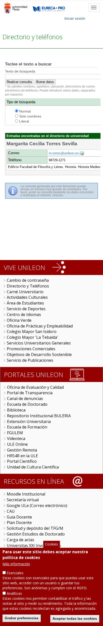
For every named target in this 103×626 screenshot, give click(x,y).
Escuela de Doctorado (27, 404)
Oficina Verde (19, 320)
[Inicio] (16, 7)
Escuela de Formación (27, 427)
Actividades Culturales (27, 297)
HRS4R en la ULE (22, 455)
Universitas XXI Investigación (34, 545)
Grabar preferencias (21, 618)
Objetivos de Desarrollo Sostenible (39, 354)
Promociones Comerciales (31, 349)
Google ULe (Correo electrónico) (37, 505)
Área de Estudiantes (25, 303)
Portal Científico (22, 461)
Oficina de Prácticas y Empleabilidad (40, 326)
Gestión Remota (22, 450)
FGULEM (15, 433)
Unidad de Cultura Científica (33, 467)
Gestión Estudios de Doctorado (36, 534)
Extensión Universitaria (29, 421)
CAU (11, 511)
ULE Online (17, 444)
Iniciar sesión (74, 18)
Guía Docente (19, 517)
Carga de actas (20, 539)
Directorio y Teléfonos (28, 286)
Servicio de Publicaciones (30, 360)
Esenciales (15, 572)
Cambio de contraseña (28, 280)
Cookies (51, 544)
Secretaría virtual (23, 499)
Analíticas (14, 593)
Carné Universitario (25, 291)
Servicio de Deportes (26, 309)
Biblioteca (16, 410)
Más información (16, 564)
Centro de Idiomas (24, 314)
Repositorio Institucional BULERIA (39, 415)
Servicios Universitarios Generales (39, 343)
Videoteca (16, 438)
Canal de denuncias (25, 398)
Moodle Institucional (26, 494)
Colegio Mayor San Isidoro (31, 331)
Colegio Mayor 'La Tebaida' (32, 337)
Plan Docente (19, 522)
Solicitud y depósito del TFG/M (35, 528)
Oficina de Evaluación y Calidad (35, 387)
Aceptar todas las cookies (74, 618)
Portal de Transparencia (29, 393)
